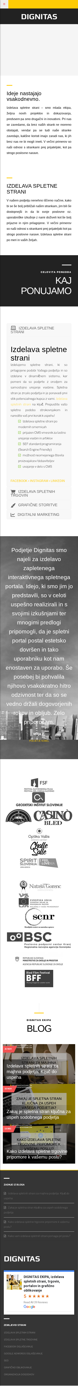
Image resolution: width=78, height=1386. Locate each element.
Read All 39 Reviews (36, 1302)
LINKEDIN (58, 480)
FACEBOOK (19, 480)
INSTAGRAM (39, 480)
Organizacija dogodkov (19, 1375)
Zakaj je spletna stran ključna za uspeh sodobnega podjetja (36, 1210)
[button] (13, 4)
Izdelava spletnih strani (19, 1333)
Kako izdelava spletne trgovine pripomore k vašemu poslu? (36, 1224)
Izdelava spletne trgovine (20, 1340)
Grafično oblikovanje (18, 1368)
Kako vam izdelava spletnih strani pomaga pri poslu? (39, 1236)
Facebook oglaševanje (18, 1347)
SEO (6, 1361)
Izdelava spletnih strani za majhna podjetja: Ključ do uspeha (32, 1071)
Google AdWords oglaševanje (23, 1354)
